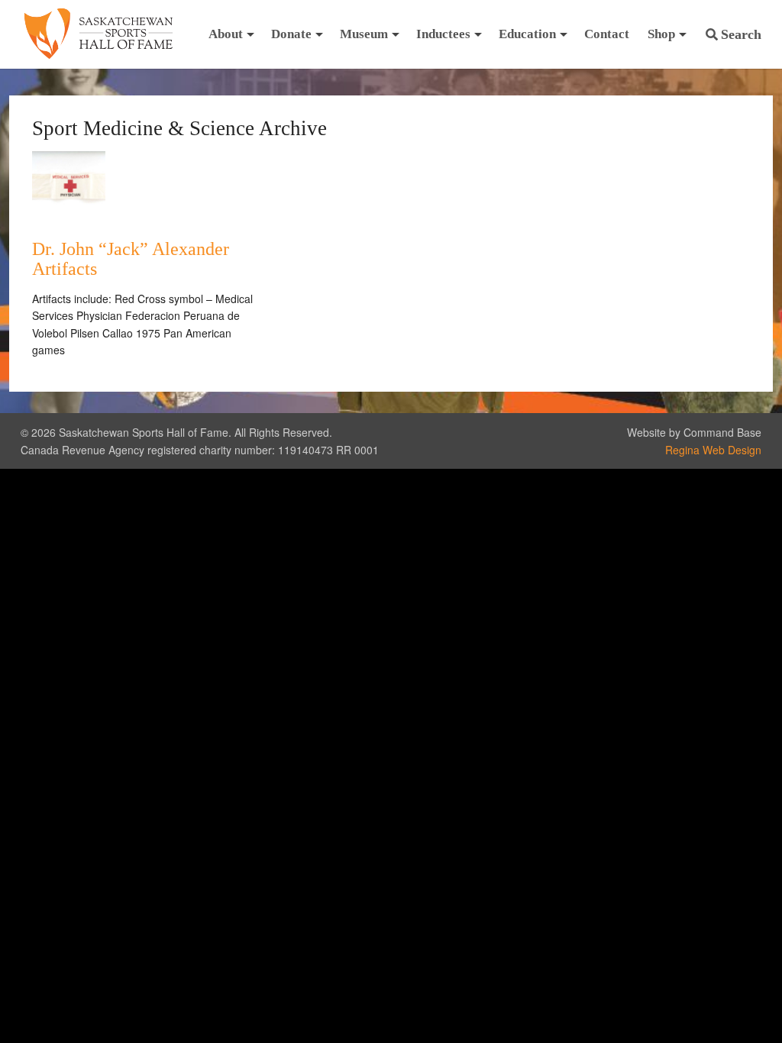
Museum (364, 34)
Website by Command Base (694, 432)
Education (527, 34)
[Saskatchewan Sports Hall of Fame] (98, 34)
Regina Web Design (713, 449)
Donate (291, 34)
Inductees (443, 34)
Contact (606, 34)
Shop (661, 34)
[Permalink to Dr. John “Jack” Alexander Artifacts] (68, 220)
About (225, 34)
